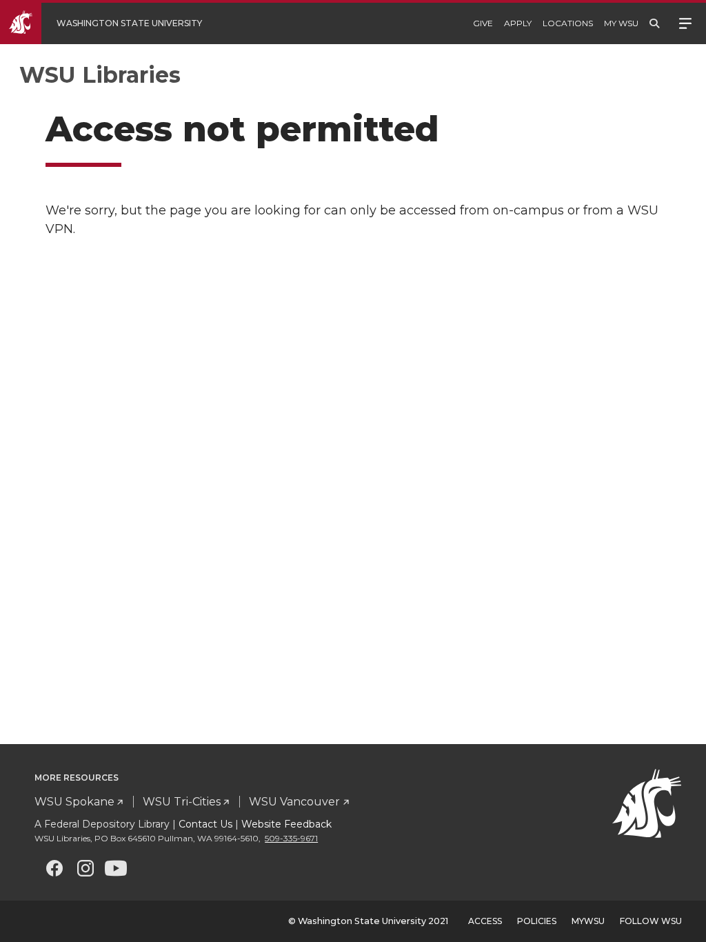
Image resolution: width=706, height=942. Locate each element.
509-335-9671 (291, 838)
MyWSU (588, 921)
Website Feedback (286, 824)
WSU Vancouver (294, 801)
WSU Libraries (100, 74)
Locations (568, 23)
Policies (536, 921)
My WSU (621, 23)
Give (483, 23)
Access (485, 921)
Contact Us (205, 824)
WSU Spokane (74, 801)
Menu (685, 22)
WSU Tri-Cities (182, 801)
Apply (518, 23)
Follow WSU (651, 921)
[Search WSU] (654, 23)
